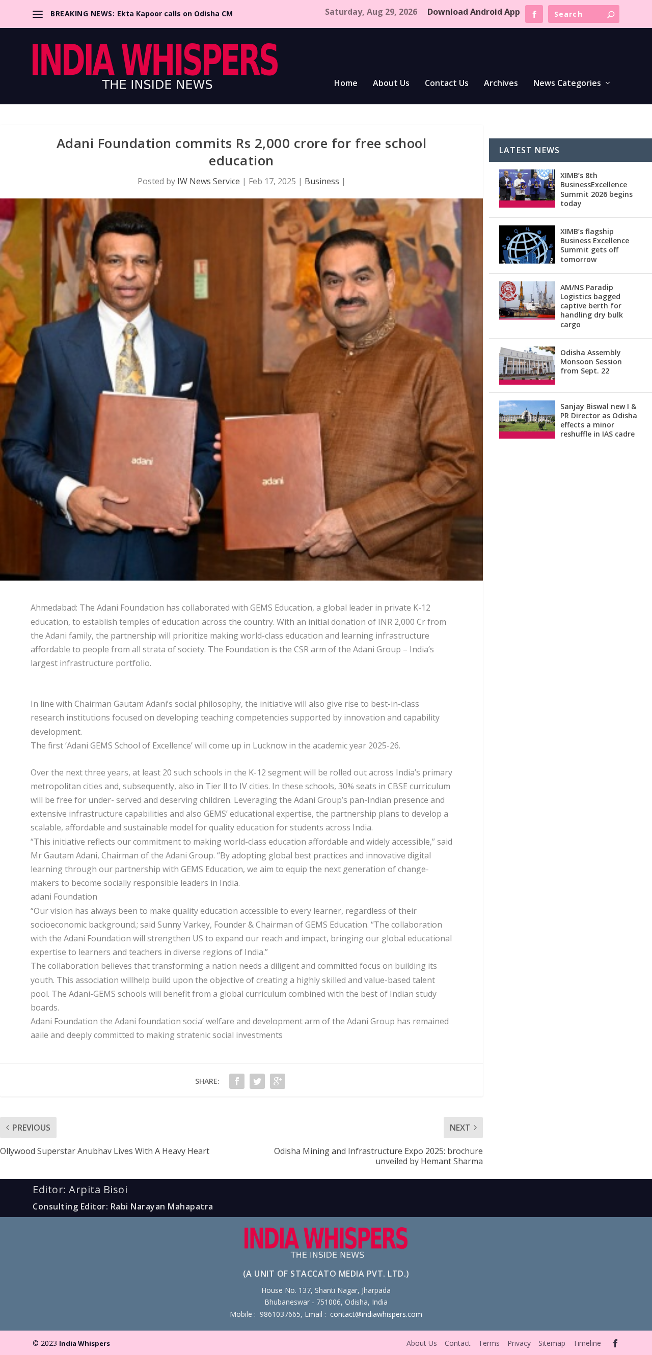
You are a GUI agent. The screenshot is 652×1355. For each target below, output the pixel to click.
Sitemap (551, 1343)
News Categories (567, 84)
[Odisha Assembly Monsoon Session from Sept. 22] (527, 366)
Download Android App (473, 11)
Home (346, 84)
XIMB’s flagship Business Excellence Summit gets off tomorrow (594, 245)
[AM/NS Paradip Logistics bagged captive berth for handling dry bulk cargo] (527, 300)
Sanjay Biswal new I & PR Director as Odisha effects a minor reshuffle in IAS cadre (598, 420)
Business (322, 181)
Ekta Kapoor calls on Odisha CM (175, 13)
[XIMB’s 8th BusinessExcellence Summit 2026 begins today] (527, 188)
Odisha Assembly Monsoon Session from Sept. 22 (591, 362)
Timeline (587, 1343)
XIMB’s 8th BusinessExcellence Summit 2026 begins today (596, 189)
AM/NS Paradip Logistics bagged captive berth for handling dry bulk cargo (591, 305)
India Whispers (84, 1343)
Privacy (519, 1343)
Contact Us (447, 84)
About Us (391, 84)
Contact (458, 1343)
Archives (501, 84)
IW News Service (208, 181)
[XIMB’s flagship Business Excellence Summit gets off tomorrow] (527, 244)
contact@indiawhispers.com (376, 1314)
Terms (489, 1343)
